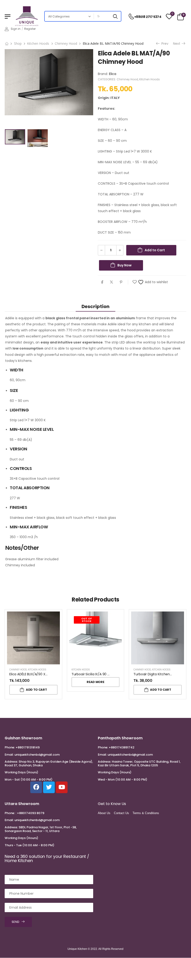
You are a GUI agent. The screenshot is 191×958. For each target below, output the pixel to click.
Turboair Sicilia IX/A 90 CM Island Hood (102, 674)
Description (95, 306)
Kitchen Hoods (38, 43)
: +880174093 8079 (30, 813)
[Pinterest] (121, 282)
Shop (18, 43)
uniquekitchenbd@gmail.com (37, 754)
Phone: (10, 747)
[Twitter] (111, 282)
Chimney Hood (66, 43)
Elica (112, 73)
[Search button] (115, 16)
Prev (163, 43)
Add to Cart (155, 250)
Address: (11, 761)
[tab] (95, 306)
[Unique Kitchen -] (26, 16)
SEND (15, 922)
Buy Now (124, 265)
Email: (9, 754)
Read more (95, 682)
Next (177, 43)
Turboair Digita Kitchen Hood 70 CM (161, 674)
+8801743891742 (121, 747)
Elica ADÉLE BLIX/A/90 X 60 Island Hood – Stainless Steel (52, 674)
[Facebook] (102, 282)
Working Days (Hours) (21, 772)
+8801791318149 (28, 747)
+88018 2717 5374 (147, 16)
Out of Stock (86, 620)
